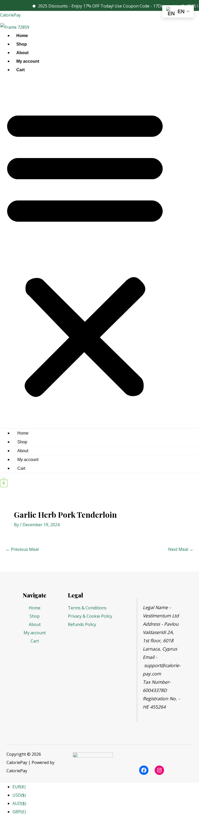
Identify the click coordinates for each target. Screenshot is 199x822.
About (22, 53)
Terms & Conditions (87, 608)
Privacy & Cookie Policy (90, 616)
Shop (21, 44)
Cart (20, 70)
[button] (85, 252)
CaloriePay (10, 15)
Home (22, 35)
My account (27, 61)
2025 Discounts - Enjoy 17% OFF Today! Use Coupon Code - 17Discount (99, 6)
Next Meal (180, 549)
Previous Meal (22, 549)
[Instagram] (159, 770)
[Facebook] (143, 770)
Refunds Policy (82, 624)
